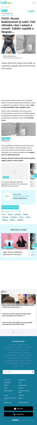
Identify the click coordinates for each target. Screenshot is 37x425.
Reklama (6, 385)
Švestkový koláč (18, 366)
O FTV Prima (7, 379)
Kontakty (20, 388)
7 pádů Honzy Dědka (10, 355)
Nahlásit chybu (8, 402)
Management (21, 379)
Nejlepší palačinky (24, 363)
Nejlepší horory (10, 347)
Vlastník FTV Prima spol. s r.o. (10, 398)
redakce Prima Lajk (7, 15)
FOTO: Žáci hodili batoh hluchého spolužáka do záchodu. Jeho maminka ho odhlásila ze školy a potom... (14, 184)
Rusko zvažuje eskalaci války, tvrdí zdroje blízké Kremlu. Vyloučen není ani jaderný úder (18, 306)
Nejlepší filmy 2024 (23, 345)
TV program (19, 347)
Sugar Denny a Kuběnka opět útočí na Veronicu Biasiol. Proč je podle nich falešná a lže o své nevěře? (13, 253)
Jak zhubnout (12, 345)
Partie (10, 350)
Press (19, 382)
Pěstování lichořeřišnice (11, 361)
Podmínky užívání (8, 390)
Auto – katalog (24, 353)
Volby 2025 (21, 355)
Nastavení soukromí (23, 402)
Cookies (6, 395)
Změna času (28, 347)
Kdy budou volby (24, 350)
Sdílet (30, 12)
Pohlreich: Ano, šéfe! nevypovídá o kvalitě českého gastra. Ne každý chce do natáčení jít (16, 314)
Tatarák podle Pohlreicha (15, 358)
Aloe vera (26, 358)
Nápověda (21, 395)
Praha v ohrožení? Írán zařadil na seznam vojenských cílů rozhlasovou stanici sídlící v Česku (17, 323)
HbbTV (6, 388)
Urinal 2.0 (5, 140)
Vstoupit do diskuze (11, 207)
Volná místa (7, 382)
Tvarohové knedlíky (12, 363)
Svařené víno (29, 355)
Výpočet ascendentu (26, 361)
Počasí (15, 350)
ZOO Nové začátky (13, 353)
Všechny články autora (20, 198)
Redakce (20, 398)
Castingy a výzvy (22, 385)
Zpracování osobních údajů (23, 391)
